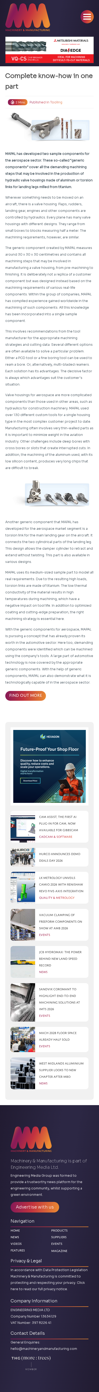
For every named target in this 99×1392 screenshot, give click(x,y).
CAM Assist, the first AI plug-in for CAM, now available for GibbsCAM (58, 823)
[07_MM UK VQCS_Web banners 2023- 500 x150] (49, 50)
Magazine (59, 1249)
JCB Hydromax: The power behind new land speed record (60, 958)
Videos (16, 1243)
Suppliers (59, 1237)
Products (59, 1230)
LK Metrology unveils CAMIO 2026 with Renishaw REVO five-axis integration (61, 884)
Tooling (56, 102)
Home (15, 1230)
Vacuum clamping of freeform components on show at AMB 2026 (60, 921)
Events (56, 1243)
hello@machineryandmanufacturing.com (44, 1349)
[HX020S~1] (49, 766)
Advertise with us (35, 1207)
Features (18, 1250)
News (15, 1237)
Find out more (25, 695)
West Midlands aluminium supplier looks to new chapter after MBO (61, 1070)
